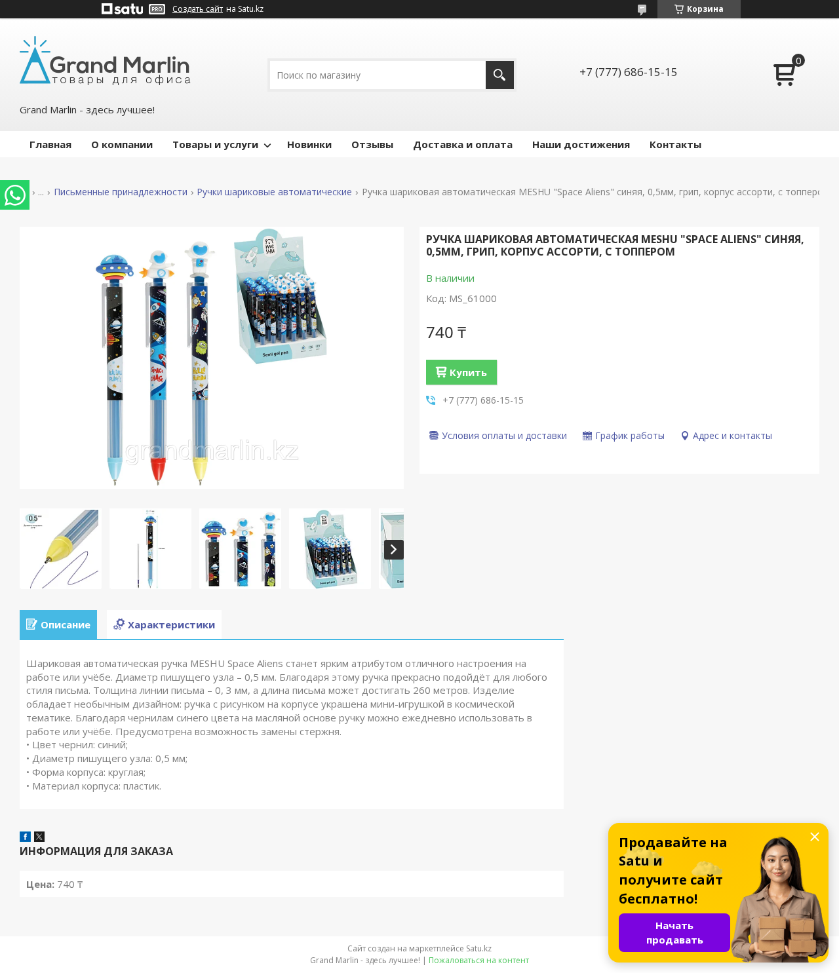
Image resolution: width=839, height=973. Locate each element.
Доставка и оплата (463, 144)
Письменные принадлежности (120, 192)
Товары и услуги (215, 144)
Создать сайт (197, 9)
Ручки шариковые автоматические (274, 192)
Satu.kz (479, 948)
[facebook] (25, 838)
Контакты (675, 144)
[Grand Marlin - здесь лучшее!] (105, 59)
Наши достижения (581, 144)
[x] (39, 838)
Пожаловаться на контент (479, 960)
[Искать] (500, 75)
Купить (468, 372)
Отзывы (372, 144)
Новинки (309, 144)
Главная (50, 144)
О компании (122, 144)
